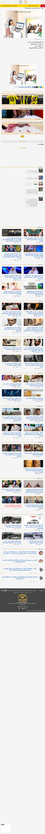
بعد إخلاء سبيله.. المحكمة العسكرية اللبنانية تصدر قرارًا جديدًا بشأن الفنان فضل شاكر (12, 329)
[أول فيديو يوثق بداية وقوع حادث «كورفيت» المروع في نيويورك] (33, 535)
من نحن (30, 592)
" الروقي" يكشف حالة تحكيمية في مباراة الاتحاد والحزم (30, 122)
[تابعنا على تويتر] (25, 609)
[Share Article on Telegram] (41, 87)
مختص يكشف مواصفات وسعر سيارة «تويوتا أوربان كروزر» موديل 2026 (12, 526)
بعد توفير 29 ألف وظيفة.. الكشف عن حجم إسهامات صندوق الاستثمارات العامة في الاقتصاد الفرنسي (11, 418)
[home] (25, 2)
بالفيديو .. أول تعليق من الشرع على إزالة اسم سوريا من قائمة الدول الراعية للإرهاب (34, 239)
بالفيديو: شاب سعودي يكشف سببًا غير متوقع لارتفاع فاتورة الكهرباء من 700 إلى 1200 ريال (12, 293)
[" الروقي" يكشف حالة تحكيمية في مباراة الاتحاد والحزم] (22, 128)
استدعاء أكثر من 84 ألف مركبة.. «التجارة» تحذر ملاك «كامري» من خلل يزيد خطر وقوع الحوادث (33, 527)
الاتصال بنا (26, 592)
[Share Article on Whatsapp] (39, 87)
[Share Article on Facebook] (35, 87)
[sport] (20, 2)
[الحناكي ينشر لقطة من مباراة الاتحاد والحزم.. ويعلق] (22, 114)
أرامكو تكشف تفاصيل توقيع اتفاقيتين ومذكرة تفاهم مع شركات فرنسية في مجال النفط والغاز (34, 293)
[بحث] (4, 2)
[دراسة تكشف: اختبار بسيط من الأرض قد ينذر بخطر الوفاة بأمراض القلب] (11, 393)
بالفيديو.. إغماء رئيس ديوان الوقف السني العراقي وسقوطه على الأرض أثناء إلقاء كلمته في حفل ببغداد (33, 255)
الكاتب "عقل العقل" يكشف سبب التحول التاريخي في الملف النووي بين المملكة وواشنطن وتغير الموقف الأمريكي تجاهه (20, 569)
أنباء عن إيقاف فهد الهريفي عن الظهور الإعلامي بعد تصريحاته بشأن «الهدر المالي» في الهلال (12, 277)
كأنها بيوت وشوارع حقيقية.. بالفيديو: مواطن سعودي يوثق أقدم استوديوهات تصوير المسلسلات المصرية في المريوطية (33, 329)
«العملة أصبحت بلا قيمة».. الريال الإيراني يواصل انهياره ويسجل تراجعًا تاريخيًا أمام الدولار (12, 434)
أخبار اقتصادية (39, 406)
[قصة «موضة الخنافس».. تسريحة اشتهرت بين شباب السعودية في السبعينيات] (11, 342)
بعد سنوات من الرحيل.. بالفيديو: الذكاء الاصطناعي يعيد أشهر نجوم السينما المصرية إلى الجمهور (34, 313)
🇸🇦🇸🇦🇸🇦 (35, 184)
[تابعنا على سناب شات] (20, 608)
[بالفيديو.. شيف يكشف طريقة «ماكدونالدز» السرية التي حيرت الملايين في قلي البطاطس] (11, 447)
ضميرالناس (36, 187)
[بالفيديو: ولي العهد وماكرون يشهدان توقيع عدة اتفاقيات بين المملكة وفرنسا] (11, 483)
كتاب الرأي (40, 549)
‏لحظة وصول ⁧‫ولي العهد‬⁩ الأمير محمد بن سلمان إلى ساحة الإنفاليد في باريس (12, 505)
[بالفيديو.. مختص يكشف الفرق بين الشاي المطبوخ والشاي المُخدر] (33, 447)
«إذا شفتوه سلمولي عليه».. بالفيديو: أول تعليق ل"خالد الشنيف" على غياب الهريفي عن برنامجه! (33, 277)
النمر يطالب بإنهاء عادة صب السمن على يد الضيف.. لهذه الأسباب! (12, 384)
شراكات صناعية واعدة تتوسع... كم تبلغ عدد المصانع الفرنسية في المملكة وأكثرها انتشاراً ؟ (33, 434)
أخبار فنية (41, 301)
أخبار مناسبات (40, 478)
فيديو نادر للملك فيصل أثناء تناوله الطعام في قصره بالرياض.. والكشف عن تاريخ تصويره (34, 365)
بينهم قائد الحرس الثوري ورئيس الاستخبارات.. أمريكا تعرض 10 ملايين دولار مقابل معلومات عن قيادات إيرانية (11, 239)
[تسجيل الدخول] (43, 2)
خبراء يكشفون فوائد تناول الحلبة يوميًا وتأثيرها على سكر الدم (34, 399)
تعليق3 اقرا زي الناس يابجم (32, 178)
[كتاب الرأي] (41, 2)
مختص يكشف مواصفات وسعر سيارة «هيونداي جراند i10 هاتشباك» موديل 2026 (11, 541)
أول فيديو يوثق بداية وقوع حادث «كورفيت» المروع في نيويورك (35, 541)
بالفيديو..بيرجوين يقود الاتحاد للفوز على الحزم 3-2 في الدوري (29, 94)
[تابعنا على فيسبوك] (24, 608)
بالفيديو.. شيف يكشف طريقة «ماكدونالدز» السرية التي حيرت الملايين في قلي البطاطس (11, 454)
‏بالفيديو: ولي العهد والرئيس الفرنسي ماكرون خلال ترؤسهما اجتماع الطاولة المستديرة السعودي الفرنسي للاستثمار (34, 491)
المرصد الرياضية (40, 91)
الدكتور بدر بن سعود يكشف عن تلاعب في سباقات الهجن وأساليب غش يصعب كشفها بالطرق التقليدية (20, 560)
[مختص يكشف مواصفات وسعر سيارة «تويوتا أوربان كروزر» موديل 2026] (11, 520)
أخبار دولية (40, 227)
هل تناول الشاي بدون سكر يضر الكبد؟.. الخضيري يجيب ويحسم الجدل (34, 384)
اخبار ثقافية (40, 337)
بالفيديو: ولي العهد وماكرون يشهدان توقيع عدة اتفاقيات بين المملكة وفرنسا (11, 490)
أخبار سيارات (40, 514)
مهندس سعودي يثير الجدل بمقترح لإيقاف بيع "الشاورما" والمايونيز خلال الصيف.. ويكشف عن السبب (33, 470)
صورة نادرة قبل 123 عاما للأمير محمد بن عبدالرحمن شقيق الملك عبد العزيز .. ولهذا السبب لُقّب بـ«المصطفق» (33, 349)
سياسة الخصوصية (16, 592)
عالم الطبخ (40, 442)
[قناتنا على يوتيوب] (22, 608)
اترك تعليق (22, 141)
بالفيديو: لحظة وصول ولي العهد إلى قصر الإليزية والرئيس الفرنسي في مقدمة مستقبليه (34, 506)
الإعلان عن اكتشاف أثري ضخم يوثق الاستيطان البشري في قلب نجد (13, 364)
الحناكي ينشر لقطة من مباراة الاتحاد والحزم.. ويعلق (31, 108)
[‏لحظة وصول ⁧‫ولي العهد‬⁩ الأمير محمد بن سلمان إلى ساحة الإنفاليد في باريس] (11, 499)
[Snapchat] (43, 87)
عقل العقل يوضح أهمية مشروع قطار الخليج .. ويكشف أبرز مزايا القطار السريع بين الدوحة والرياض (20, 577)
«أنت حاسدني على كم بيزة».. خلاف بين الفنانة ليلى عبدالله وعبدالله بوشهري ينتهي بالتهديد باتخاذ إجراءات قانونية (11, 313)
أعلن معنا (21, 592)
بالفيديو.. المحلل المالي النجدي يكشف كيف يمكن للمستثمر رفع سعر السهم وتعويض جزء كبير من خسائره (34, 418)
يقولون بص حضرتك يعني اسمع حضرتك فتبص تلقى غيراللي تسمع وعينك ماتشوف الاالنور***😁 (31, 192)
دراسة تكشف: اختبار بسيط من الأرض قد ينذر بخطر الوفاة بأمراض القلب (12, 399)
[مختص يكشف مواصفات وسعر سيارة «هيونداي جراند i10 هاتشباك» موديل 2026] (11, 535)
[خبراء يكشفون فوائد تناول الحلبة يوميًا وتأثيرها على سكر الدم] (33, 393)
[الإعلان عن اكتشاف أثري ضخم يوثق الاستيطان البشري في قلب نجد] (11, 358)
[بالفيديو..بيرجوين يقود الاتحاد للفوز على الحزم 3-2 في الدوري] (22, 99)
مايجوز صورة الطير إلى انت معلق (32, 172)
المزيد (22, 136)
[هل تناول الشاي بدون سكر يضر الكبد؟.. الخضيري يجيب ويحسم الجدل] (33, 378)
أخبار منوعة (40, 265)
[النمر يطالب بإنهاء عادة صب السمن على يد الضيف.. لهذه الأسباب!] (11, 378)
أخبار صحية (40, 373)
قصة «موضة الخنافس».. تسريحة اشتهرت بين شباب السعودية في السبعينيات (11, 348)
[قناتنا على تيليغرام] (19, 608)
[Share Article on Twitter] (37, 87)
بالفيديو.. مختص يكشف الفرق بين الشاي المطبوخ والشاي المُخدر (34, 453)
